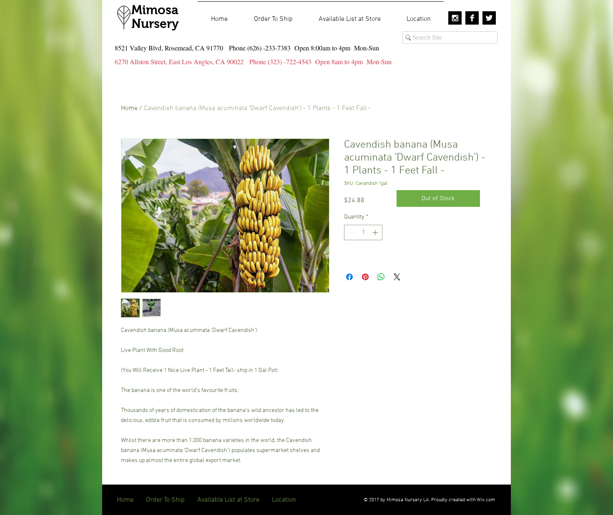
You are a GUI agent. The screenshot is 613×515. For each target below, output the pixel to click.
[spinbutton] (363, 232)
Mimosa (154, 10)
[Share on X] (397, 277)
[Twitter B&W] (489, 18)
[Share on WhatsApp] (381, 277)
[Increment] (376, 232)
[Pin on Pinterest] (365, 277)
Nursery (155, 23)
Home (129, 108)
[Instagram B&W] (455, 18)
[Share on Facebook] (349, 277)
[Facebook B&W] (472, 18)
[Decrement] (350, 232)
